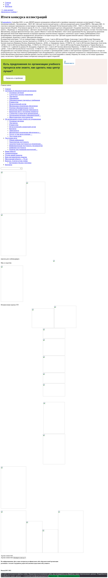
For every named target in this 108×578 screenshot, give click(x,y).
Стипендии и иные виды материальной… (24, 113)
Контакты (8, 6)
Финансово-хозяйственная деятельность (23, 110)
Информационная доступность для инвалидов (26, 146)
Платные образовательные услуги (21, 108)
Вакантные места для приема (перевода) (23, 111)
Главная (8, 2)
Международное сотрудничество (21, 117)
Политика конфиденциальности (69, 576)
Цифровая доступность (17, 147)
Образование (14, 98)
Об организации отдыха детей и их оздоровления (23, 119)
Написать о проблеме (14, 78)
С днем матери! (7, 10)
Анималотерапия (11, 153)
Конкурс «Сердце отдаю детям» (16, 161)
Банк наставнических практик (16, 157)
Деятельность (14, 130)
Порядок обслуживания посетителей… (23, 149)
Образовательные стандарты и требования (24, 100)
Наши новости (10, 151)
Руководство (13, 102)
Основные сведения (16, 93)
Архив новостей (7, 558)
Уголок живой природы (13, 155)
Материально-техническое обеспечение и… (25, 132)
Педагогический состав (17, 104)
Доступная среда (15, 136)
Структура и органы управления (21, 94)
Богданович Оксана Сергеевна (20, 163)
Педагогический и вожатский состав (22, 127)
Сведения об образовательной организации (20, 91)
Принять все (53, 576)
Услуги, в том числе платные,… (20, 134)
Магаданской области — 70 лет (16, 159)
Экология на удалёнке (9, 12)
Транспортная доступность (19, 142)
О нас (7, 4)
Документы (13, 96)
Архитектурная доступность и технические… (25, 144)
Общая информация (16, 140)
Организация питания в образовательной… (25, 115)
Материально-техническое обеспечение (23, 106)
